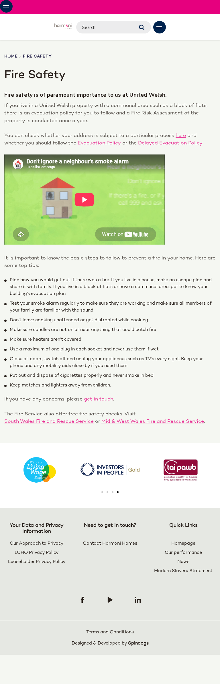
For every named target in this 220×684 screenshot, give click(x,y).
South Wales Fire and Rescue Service (49, 421)
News (183, 562)
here (181, 135)
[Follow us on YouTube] (110, 599)
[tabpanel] (110, 469)
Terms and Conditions (110, 632)
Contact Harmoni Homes (110, 543)
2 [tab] (107, 492)
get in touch (98, 399)
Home (11, 56)
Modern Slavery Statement (183, 571)
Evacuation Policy (99, 143)
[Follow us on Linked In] (137, 599)
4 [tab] (118, 492)
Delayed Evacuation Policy (170, 143)
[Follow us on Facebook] (82, 599)
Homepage (183, 543)
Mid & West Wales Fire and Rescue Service (152, 421)
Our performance (183, 552)
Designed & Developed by (110, 643)
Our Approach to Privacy (37, 543)
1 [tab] (102, 492)
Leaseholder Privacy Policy (37, 562)
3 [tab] (112, 492)
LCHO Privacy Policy (37, 552)
